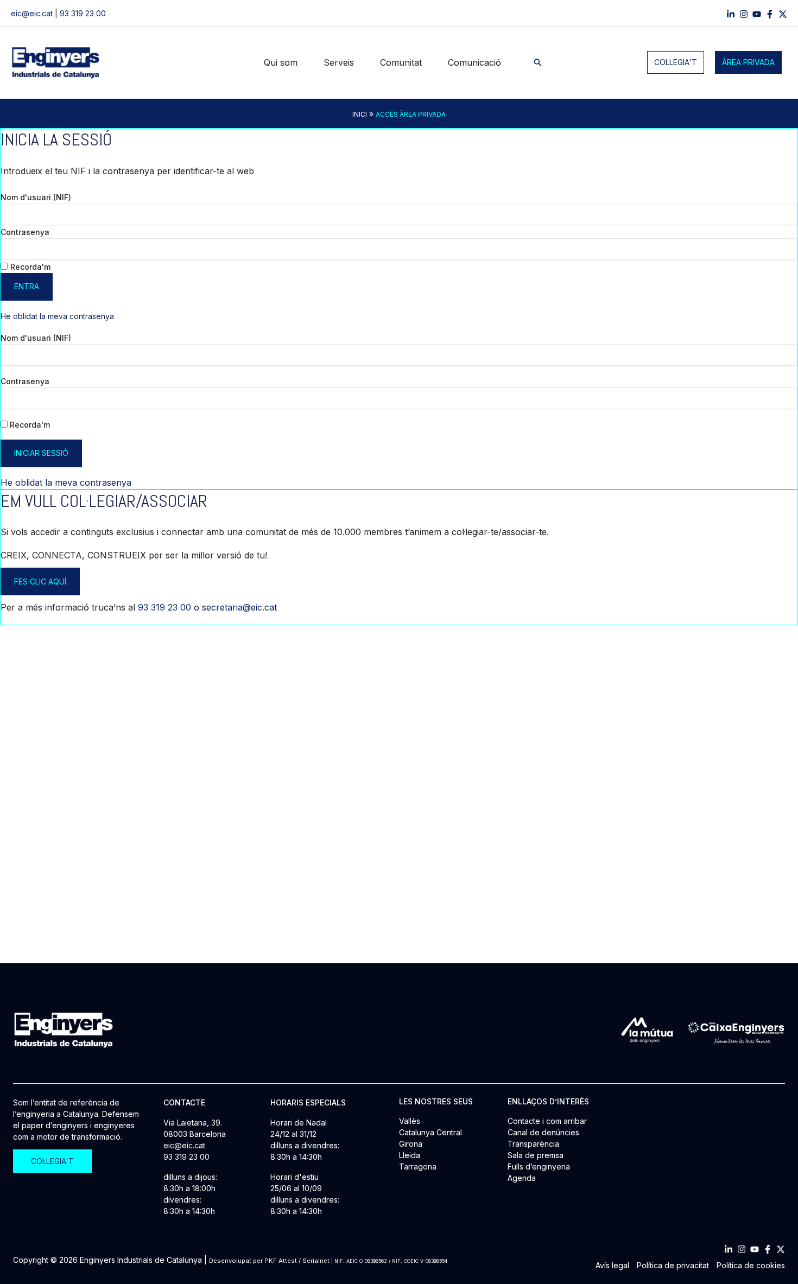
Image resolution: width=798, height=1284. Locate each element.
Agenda (522, 1178)
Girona (410, 1143)
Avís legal (612, 1265)
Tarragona (417, 1166)
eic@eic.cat (32, 13)
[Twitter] (780, 1249)
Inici (359, 114)
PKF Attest (280, 1260)
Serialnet (316, 1260)
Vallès (409, 1121)
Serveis (339, 62)
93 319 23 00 (83, 13)
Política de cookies (751, 1265)
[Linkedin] (730, 14)
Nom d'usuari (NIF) (36, 197)
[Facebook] (769, 14)
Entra (26, 286)
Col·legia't (675, 62)
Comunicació (474, 62)
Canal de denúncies (543, 1132)
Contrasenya (25, 232)
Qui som (280, 62)
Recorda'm (30, 266)
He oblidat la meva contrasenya (57, 316)
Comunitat (401, 62)
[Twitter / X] (782, 14)
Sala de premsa (535, 1155)
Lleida (409, 1155)
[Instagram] (743, 14)
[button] (538, 62)
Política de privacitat (673, 1265)
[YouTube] (756, 14)
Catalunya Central (430, 1132)
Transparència (533, 1143)
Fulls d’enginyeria (539, 1166)
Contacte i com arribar (547, 1121)
